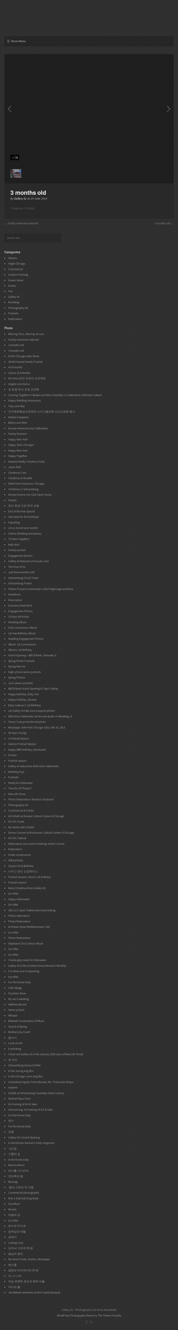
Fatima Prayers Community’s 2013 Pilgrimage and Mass (40, 589)
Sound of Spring (17, 1026)
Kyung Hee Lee (16, 666)
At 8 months (15, 367)
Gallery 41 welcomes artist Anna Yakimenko (33, 766)
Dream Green (15, 280)
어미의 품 (14, 1287)
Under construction (19, 855)
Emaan (12, 755)
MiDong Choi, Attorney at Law (26, 334)
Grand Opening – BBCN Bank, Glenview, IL (32, 655)
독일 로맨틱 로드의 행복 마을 (26, 1281)
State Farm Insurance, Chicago (26, 483)
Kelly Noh (13, 545)
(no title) (13, 893)
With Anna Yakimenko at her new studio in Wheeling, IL (40, 716)
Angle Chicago (16, 263)
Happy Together (17, 456)
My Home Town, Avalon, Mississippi (29, 1259)
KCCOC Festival (17, 838)
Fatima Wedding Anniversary (24, 533)
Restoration (15, 319)
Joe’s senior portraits (20, 683)
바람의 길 (14, 1215)
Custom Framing (18, 275)
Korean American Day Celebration (28, 428)
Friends (12, 500)
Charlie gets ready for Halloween (27, 960)
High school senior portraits (24, 672)
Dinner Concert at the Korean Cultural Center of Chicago (41, 833)
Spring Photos (16, 677)
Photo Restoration (19, 921)
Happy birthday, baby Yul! (23, 694)
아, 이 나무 (15, 1276)
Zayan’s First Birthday (20, 866)
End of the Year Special (21, 511)
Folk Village (15, 988)
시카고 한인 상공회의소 (23, 871)
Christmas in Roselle (20, 478)
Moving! (13, 1182)
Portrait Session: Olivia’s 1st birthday (29, 877)
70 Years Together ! (19, 539)
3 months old (162, 223)
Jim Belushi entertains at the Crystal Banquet (34, 1292)
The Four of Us (16, 567)
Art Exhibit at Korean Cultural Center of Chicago (36, 816)
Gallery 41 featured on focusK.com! (28, 561)
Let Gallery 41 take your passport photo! (31, 711)
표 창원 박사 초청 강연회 (23, 389)
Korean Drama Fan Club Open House (29, 495)
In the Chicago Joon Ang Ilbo (25, 1076)
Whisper (12, 1015)
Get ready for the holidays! (23, 517)
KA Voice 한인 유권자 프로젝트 (27, 378)
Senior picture (16, 1010)
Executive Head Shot (20, 605)
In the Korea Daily (18, 1160)
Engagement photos (20, 556)
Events (12, 286)
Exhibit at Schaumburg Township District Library (36, 1093)
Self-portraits (15, 860)
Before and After (17, 423)
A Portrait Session (18, 738)
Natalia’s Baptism (18, 417)
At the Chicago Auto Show (23, 356)
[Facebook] (86, 1321)
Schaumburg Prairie (19, 583)
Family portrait (17, 550)
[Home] (89, 19)
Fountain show (17, 993)
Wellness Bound (17, 1004)
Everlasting (14, 1049)
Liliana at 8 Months (19, 373)
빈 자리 (12, 1060)
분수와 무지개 (17, 1226)
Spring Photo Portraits (21, 661)
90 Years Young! (17, 733)
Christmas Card (17, 473)
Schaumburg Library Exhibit (24, 1065)
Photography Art (18, 308)
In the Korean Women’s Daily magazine (31, 1143)
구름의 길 (14, 1154)
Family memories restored (23, 223)
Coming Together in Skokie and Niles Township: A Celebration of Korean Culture (55, 395)
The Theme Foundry (109, 1315)
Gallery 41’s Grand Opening (24, 1137)
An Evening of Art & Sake (22, 1104)
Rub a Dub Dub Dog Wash (23, 1198)
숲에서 (12, 1237)
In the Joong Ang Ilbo (21, 1071)
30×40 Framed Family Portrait (25, 362)
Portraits (29, 208)
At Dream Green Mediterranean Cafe (29, 927)
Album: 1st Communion (22, 644)
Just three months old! (21, 572)
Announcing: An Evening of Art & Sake (30, 1110)
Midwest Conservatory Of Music (26, 1021)
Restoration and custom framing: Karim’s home (36, 844)
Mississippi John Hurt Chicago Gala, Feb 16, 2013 (36, 727)
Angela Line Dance (19, 384)
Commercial (15, 269)
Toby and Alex (16, 406)
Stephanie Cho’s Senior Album (25, 943)
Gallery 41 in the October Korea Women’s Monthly (37, 966)
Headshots (14, 594)
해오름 (12, 1265)
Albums (12, 258)
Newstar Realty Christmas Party (26, 461)
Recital (12, 1209)
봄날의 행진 (15, 1254)
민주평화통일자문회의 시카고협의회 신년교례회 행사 (41, 411)
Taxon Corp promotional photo (27, 722)
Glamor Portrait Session (22, 744)
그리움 (12, 1148)
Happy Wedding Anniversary (24, 400)
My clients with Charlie (21, 827)
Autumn (13, 1087)
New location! (16, 1165)
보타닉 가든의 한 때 (20, 1248)
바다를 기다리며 (18, 1171)
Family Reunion (17, 434)
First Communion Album (22, 628)
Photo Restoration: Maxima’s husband (31, 799)
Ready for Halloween (20, 783)
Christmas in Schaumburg (23, 489)
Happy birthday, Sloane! (22, 700)
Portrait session (17, 761)
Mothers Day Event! (19, 1032)
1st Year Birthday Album (22, 633)
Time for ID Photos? (20, 788)
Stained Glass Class (19, 1098)
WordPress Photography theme (75, 1315)
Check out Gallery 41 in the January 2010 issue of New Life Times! (45, 1054)
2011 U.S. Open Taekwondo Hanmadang (31, 910)
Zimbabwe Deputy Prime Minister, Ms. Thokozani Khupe (40, 1082)
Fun (10, 291)
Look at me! (15, 1043)
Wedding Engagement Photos (25, 639)
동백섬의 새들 (17, 1231)
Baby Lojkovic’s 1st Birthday (24, 705)
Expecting (14, 522)
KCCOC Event (16, 821)
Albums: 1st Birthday (20, 650)
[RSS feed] (91, 1321)
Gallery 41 (20, 198)
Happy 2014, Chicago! (21, 445)
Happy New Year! (18, 439)
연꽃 (11, 1132)
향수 (11, 1121)
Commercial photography (23, 1193)
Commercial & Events (21, 810)
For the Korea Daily (19, 982)
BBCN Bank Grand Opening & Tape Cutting (33, 688)
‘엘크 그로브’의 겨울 (21, 1187)
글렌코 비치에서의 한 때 (23, 1270)
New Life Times (16, 794)
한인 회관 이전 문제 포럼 (23, 506)
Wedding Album (17, 622)
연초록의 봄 (15, 1176)
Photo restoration (19, 916)
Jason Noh (14, 467)
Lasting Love (15, 1243)
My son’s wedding (18, 999)
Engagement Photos (20, 611)
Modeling (13, 302)
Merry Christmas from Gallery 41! (27, 888)
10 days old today (18, 616)
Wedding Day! (16, 772)
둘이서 (12, 1038)
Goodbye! (14, 1204)
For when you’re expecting (23, 971)
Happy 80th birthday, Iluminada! (27, 750)
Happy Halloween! (19, 899)
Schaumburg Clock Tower (23, 578)
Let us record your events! (23, 528)
